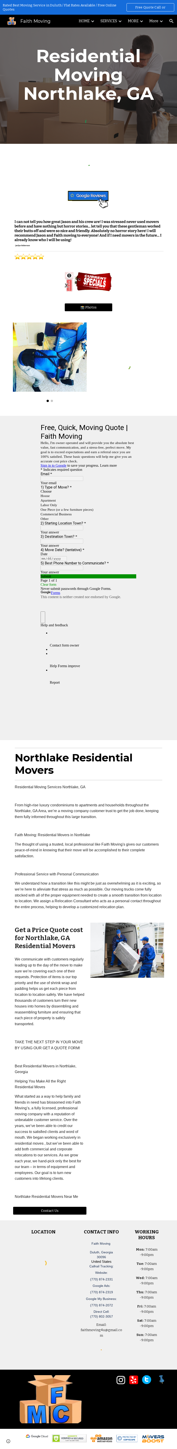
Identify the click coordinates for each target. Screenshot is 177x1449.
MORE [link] (133, 21)
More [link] (153, 21)
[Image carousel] (49, 362)
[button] (171, 21)
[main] (88, 74)
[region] (88, 7)
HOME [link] (84, 21)
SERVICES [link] (108, 21)
